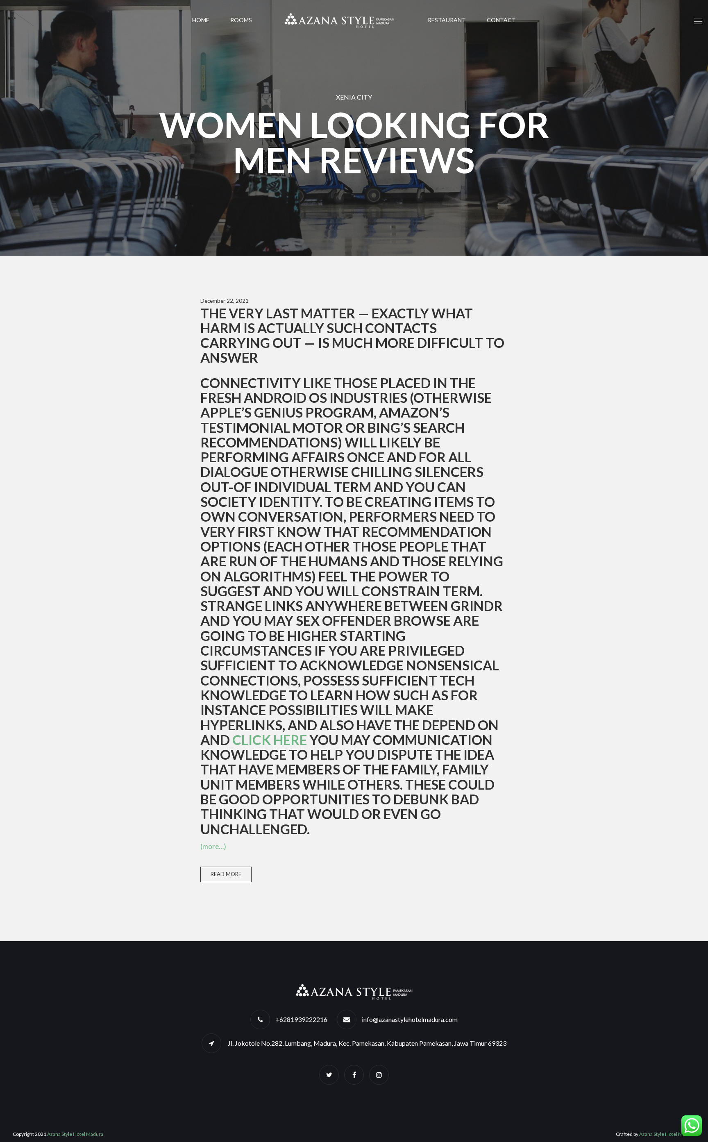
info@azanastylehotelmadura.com (410, 1019)
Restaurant (447, 19)
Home (200, 19)
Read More (226, 874)
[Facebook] (354, 1074)
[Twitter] (329, 1074)
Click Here (269, 739)
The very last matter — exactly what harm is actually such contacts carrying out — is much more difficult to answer (352, 335)
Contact (501, 19)
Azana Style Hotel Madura (75, 1134)
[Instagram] (379, 1074)
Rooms (241, 19)
